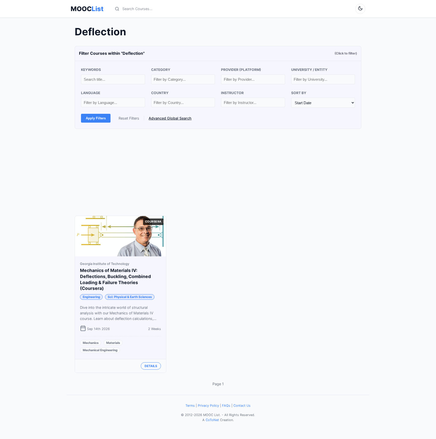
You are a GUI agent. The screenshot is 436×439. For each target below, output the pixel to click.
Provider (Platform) (241, 70)
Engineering (91, 297)
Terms (190, 405)
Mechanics (91, 343)
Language (90, 93)
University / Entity (309, 70)
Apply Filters (96, 118)
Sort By (298, 93)
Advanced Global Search (170, 118)
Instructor (232, 93)
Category (160, 70)
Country (160, 93)
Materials (113, 343)
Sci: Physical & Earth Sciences (130, 297)
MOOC (87, 9)
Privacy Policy (208, 405)
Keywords (91, 70)
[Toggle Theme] (360, 9)
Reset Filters (129, 118)
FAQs (226, 405)
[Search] (117, 9)
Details (151, 366)
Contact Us (242, 405)
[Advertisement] (218, 172)
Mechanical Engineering (100, 350)
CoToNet (212, 420)
